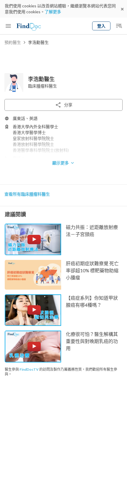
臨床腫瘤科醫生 (42, 85)
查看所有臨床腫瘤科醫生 (27, 194)
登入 (101, 25)
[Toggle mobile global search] (118, 26)
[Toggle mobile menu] (8, 26)
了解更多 (53, 11)
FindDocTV (29, 369)
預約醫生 (12, 42)
